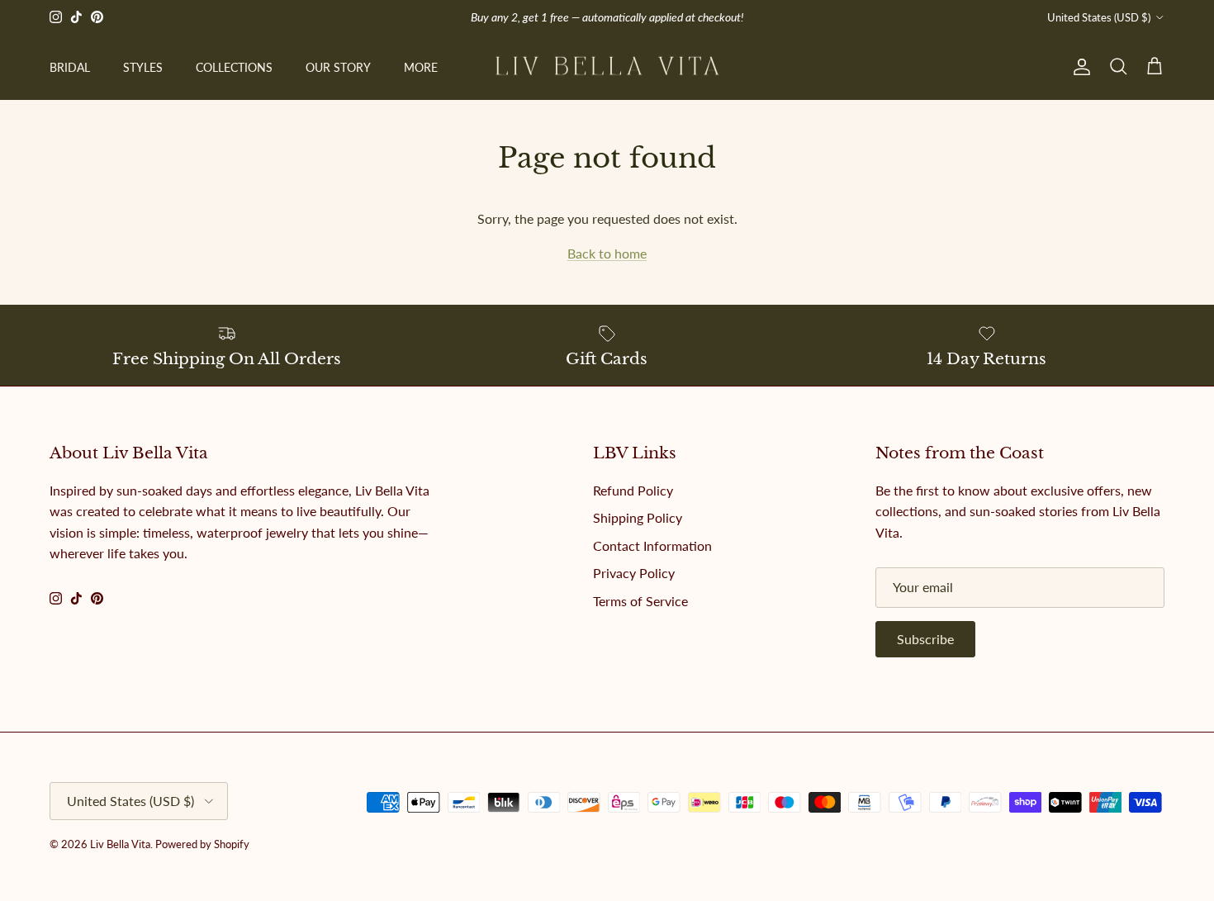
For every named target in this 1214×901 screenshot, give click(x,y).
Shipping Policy (637, 517)
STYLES (143, 67)
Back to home (607, 253)
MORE (421, 67)
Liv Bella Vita (120, 844)
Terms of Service (640, 601)
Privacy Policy (634, 573)
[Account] (1078, 67)
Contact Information (652, 545)
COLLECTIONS (234, 67)
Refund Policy (633, 490)
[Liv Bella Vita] (607, 67)
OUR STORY (338, 67)
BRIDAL (70, 67)
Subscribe (925, 639)
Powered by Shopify (202, 844)
